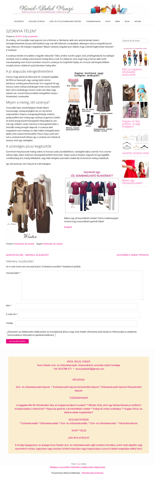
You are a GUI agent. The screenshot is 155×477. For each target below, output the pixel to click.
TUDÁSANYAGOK (93, 21)
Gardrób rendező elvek (135, 153)
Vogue (79, 464)
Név (8, 305)
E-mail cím (12, 314)
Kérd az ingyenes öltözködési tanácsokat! (132, 71)
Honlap (9, 323)
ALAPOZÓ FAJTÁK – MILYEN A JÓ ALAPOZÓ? (27, 255)
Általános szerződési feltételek (65, 467)
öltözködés (19, 244)
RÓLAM (138, 21)
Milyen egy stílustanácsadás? (132, 181)
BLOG (127, 21)
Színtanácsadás (29, 423)
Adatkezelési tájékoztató (93, 467)
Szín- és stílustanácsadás (73, 423)
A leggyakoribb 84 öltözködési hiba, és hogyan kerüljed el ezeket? (51, 405)
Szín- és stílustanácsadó (103, 423)
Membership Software (93, 473)
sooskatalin (33, 36)
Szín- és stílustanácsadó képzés (33, 387)
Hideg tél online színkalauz (107, 408)
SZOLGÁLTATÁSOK (37, 21)
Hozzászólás (13, 273)
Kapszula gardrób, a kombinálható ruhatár (68, 408)
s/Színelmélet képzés (88, 387)
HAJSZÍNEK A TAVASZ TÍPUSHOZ (133, 255)
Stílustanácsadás (49, 423)
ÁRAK (117, 21)
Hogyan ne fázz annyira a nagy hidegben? (131, 123)
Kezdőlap (19, 21)
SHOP (107, 21)
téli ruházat (29, 244)
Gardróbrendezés (128, 423)
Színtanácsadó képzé (64, 387)
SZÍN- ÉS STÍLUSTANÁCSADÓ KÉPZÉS (65, 21)
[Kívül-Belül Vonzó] (77, 8)
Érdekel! (68, 227)
